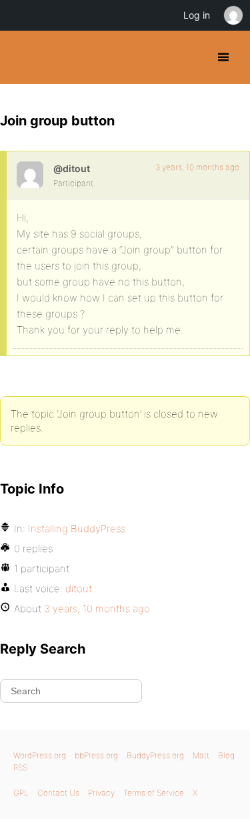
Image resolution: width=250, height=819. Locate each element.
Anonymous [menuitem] (232, 15)
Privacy (101, 793)
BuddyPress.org (21, 57)
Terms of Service (153, 793)
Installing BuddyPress (76, 528)
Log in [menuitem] (196, 15)
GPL (21, 793)
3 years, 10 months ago (197, 167)
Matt (201, 755)
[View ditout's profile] (30, 174)
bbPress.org (96, 755)
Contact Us (58, 793)
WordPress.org (39, 755)
